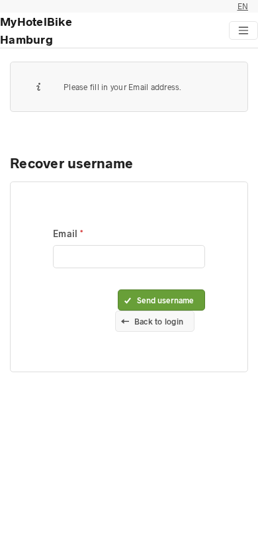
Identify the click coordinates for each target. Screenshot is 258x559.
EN (243, 6)
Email (66, 233)
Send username (165, 300)
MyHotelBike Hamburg (36, 30)
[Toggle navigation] (243, 30)
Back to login (158, 321)
